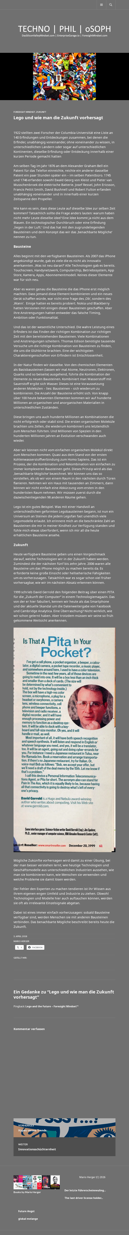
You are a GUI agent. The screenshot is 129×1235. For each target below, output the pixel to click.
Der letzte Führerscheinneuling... (85, 1190)
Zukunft (41, 112)
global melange (28, 1218)
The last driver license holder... (83, 1198)
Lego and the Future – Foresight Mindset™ (52, 1006)
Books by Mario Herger (27, 1192)
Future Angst (26, 1211)
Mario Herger (21, 941)
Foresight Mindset (24, 112)
